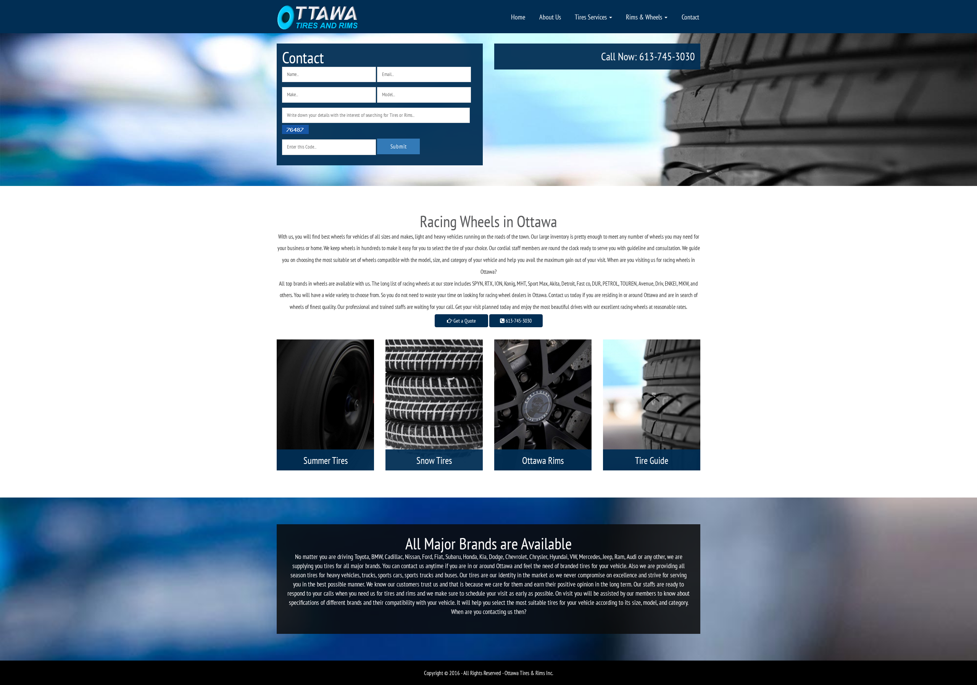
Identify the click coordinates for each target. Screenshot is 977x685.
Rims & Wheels (645, 16)
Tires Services (591, 16)
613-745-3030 (518, 320)
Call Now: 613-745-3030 (648, 56)
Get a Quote (464, 320)
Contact (690, 16)
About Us (550, 16)
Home (518, 16)
